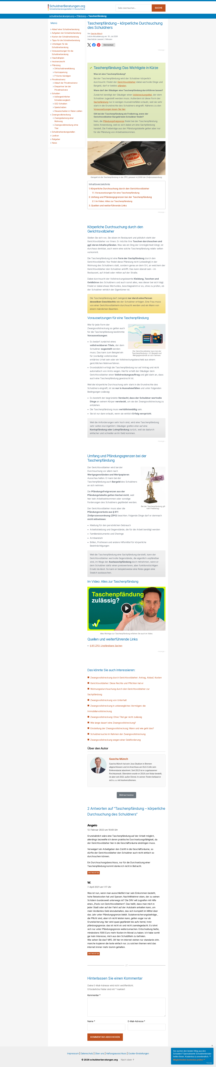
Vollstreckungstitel (142, 94)
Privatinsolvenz (58, 79)
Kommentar (93, 995)
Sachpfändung (101, 102)
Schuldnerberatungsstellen (63, 132)
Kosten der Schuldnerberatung (65, 36)
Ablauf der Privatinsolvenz (66, 83)
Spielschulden (60, 107)
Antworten (93, 873)
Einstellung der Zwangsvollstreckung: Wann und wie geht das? (122, 728)
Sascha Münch (96, 33)
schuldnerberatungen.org (61, 16)
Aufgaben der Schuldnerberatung (66, 33)
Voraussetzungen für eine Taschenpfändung (117, 192)
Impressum (73, 1053)
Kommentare (108, 45)
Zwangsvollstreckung (61, 114)
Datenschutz (87, 1053)
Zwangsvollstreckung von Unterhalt (108, 700)
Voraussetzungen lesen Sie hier (109, 109)
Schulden (56, 93)
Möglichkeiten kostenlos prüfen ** (189, 1060)
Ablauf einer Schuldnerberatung (65, 29)
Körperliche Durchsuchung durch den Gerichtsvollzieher (120, 188)
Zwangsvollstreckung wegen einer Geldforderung (115, 740)
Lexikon (55, 135)
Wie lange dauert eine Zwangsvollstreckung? (113, 722)
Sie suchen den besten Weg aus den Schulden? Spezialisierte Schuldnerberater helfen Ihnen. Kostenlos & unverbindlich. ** (192, 1054)
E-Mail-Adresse (136, 1021)
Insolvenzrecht (58, 61)
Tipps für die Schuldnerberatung (66, 40)
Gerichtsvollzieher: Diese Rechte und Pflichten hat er (117, 683)
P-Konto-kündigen (62, 76)
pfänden (122, 85)
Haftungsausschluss (116, 1053)
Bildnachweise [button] (126, 795)
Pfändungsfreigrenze (113, 121)
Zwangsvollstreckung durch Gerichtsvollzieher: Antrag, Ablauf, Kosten (126, 677)
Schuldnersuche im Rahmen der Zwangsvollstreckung (118, 734)
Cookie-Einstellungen (138, 1053)
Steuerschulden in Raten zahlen (68, 111)
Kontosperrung (60, 72)
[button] (89, 45)
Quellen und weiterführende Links (109, 205)
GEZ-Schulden (60, 103)
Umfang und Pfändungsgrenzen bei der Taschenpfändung (121, 197)
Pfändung (81, 16)
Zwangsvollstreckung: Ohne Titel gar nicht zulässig (116, 717)
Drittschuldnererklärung (64, 68)
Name (91, 1021)
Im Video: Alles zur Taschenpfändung (114, 201)
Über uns (99, 1053)
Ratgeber (56, 139)
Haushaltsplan (58, 58)
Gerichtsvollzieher (127, 82)
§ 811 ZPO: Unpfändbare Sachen (106, 645)
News (54, 143)
